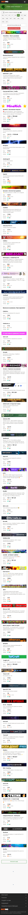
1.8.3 (3, 21)
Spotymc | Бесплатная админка (12, 191)
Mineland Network (8, 55)
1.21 (6, 15)
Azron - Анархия (7, 704)
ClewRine (5, 207)
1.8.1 (7, 21)
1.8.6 (14, 18)
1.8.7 (11, 18)
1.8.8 (7, 18)
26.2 (3, 15)
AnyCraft (5, 456)
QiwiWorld (6, 438)
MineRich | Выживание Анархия (11, 109)
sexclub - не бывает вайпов (10, 555)
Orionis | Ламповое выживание (12, 369)
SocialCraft (6, 388)
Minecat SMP (6, 609)
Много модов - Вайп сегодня (11, 625)
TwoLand (5, 735)
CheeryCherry (6, 129)
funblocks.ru (6, 323)
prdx (4, 473)
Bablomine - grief (7, 73)
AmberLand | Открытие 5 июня (11, 403)
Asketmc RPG (6, 419)
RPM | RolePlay (7, 768)
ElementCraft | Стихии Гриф (11, 799)
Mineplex (5, 643)
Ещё (25, 15)
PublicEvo (5, 311)
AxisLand (5, 721)
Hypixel (5, 174)
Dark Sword (6, 571)
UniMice (5, 241)
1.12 (21, 15)
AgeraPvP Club (7, 689)
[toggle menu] (25, 2)
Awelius (5, 849)
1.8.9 (3, 18)
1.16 (9, 15)
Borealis (5, 521)
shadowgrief (6, 159)
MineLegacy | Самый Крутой (11, 257)
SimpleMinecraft (7, 277)
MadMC (5, 491)
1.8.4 (22, 18)
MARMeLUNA (6, 538)
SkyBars (5, 750)
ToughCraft (6, 660)
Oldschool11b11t (7, 225)
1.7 (12, 15)
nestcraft (5, 783)
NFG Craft (5, 506)
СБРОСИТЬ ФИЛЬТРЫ (14, 28)
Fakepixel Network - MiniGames (11, 815)
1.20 (15, 15)
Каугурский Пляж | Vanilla (10, 91)
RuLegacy (5, 145)
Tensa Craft (6, 674)
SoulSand (5, 295)
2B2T (4, 589)
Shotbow (5, 832)
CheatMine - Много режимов (11, 36)
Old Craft (5, 336)
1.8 (18, 15)
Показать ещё (14, 861)
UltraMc (5, 352)
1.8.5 (18, 18)
